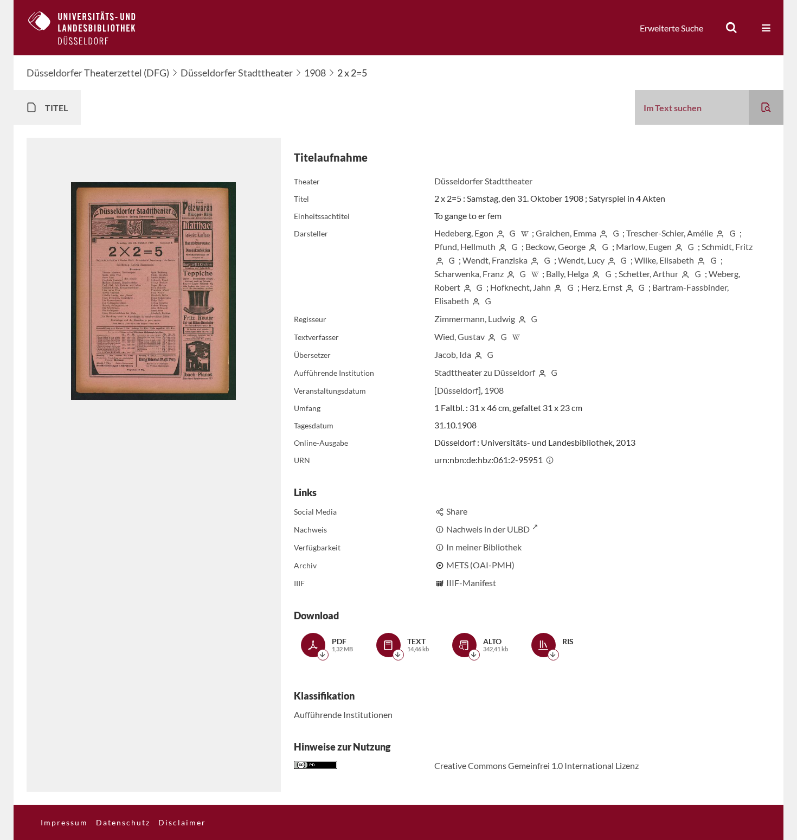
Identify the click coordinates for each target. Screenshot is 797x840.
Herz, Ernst (601, 287)
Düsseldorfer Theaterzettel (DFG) (98, 73)
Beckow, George (555, 246)
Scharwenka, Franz (469, 273)
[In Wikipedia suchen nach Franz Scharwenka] (535, 273)
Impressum (64, 822)
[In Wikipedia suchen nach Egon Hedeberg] (524, 233)
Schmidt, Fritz (727, 246)
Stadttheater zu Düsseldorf (484, 372)
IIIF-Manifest (471, 583)
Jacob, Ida (452, 354)
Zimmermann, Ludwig (474, 318)
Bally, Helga (567, 273)
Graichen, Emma (566, 233)
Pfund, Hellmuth (465, 246)
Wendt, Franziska (495, 260)
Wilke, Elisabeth (664, 260)
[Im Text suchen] (766, 107)
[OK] (731, 27)
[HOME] (90, 27)
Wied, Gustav (459, 336)
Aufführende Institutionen (343, 714)
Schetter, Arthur (648, 273)
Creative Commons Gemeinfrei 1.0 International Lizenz (536, 765)
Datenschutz (123, 822)
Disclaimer (182, 822)
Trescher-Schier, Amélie (669, 233)
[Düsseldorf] (457, 390)
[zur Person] (500, 233)
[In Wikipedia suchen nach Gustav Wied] (516, 336)
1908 (315, 73)
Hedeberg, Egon (463, 233)
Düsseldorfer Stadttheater (237, 73)
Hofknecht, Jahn (520, 287)
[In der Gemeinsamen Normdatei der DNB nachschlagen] (512, 233)
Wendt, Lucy (581, 260)
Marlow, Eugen (644, 246)
